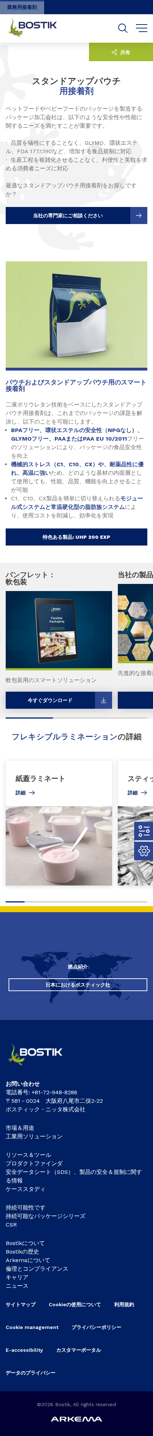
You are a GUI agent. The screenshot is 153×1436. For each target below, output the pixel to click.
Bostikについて (25, 1243)
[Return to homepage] (38, 28)
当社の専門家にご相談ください (68, 215)
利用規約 (124, 1304)
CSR (11, 1224)
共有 (124, 52)
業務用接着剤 (22, 7)
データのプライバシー (31, 1373)
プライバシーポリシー (96, 1327)
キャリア (17, 1277)
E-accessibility (24, 1350)
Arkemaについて (28, 1260)
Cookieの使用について (75, 1304)
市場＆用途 (20, 1127)
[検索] (123, 28)
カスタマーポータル (78, 1350)
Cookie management (32, 1327)
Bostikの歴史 (22, 1251)
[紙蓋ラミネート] (59, 823)
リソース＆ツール (28, 1155)
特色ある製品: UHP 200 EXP (76, 537)
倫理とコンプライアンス (37, 1268)
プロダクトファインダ (34, 1163)
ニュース (17, 1285)
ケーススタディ (26, 1189)
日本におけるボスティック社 (78, 985)
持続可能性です (26, 1207)
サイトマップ (21, 1304)
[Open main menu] (142, 28)
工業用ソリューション (34, 1136)
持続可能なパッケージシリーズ (45, 1216)
